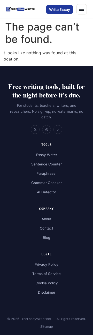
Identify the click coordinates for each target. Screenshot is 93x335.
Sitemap (46, 327)
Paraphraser (46, 173)
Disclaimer (46, 292)
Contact (46, 228)
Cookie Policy (46, 283)
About (46, 219)
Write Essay (59, 9)
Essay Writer (46, 155)
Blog (46, 237)
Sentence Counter (46, 164)
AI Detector (46, 192)
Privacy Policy (46, 264)
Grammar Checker (46, 183)
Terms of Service (46, 274)
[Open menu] (81, 9)
